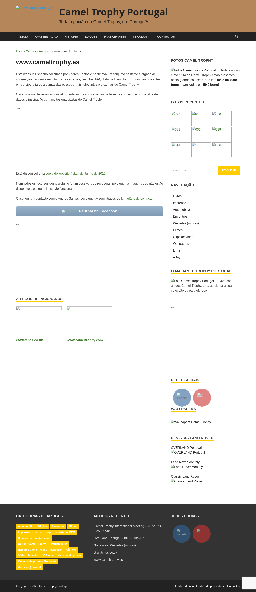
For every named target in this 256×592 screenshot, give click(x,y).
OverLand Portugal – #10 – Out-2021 (120, 538)
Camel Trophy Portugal (113, 11)
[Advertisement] (89, 138)
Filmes (178, 230)
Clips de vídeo (183, 237)
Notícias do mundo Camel (34, 538)
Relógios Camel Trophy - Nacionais (40, 549)
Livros (177, 196)
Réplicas (71, 549)
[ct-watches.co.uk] (39, 322)
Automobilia (181, 209)
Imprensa (179, 203)
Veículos (140, 36)
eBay (176, 257)
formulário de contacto (136, 198)
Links (177, 250)
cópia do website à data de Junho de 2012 (76, 173)
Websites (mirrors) (38, 51)
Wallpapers (181, 243)
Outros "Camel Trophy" (32, 543)
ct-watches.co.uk (29, 340)
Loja (48, 532)
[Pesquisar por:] (205, 170)
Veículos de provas (69, 555)
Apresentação (46, 36)
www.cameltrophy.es (108, 559)
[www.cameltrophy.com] (89, 322)
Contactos (166, 36)
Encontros (180, 216)
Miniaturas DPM (65, 532)
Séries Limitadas (28, 555)
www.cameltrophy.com (85, 340)
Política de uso (184, 586)
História (71, 36)
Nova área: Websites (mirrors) (115, 545)
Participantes (115, 36)
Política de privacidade (210, 586)
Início (23, 36)
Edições (91, 36)
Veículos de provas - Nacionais (37, 561)
